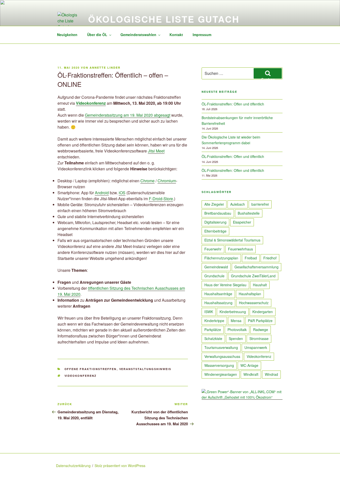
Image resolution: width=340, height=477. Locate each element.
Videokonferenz (80, 376)
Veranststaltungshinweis (145, 369)
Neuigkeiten (67, 34)
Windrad (271, 374)
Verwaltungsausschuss (222, 356)
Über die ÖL (97, 34)
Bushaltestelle (249, 213)
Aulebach (237, 204)
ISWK (208, 311)
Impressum (202, 34)
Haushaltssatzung (218, 302)
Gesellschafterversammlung (256, 266)
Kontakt (176, 34)
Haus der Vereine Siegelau (225, 284)
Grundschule (214, 275)
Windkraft (250, 374)
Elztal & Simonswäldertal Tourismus (232, 240)
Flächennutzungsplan (221, 257)
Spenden (236, 338)
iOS (122, 192)
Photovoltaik (237, 329)
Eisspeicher (242, 222)
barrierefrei (260, 204)
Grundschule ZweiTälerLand (253, 275)
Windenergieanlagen (220, 374)
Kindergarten (262, 311)
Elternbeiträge (215, 231)
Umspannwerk (255, 347)
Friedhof (270, 257)
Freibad (251, 257)
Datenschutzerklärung (73, 465)
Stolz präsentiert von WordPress (120, 465)
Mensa (236, 320)
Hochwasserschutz (254, 302)
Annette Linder (105, 67)
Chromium (167, 181)
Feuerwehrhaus (240, 248)
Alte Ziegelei (214, 204)
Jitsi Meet (156, 151)
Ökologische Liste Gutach (163, 18)
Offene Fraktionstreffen (90, 369)
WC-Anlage (249, 365)
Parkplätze (212, 329)
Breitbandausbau (217, 213)
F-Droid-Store (161, 198)
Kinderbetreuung (233, 311)
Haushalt (260, 284)
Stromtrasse (259, 338)
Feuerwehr (213, 248)
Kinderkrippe (214, 320)
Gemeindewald (216, 266)
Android (102, 192)
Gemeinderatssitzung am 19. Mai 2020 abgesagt (127, 115)
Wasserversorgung (219, 365)
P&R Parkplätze (260, 320)
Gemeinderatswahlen (138, 34)
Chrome (147, 181)
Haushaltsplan (250, 293)
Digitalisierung (215, 222)
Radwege (260, 329)
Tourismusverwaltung (221, 347)
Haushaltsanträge (218, 293)
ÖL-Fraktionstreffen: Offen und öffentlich (233, 103)
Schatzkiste (213, 338)
